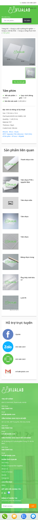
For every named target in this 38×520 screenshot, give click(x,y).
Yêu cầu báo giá (19, 82)
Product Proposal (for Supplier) (12, 466)
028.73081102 (7, 408)
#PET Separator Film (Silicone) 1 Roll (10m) (17, 134)
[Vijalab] (12, 393)
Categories (5, 478)
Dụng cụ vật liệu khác (9, 31)
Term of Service (7, 472)
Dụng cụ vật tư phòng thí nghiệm (22, 29)
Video (3, 485)
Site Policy (5, 463)
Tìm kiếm (27, 20)
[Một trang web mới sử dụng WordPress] (19, 13)
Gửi (32, 506)
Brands (4, 475)
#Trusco (14, 136)
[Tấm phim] (19, 52)
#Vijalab (21, 136)
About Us (5, 469)
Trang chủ (5, 29)
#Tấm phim (7, 136)
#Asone (5, 132)
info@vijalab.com (8, 414)
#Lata (16, 132)
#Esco (11, 132)
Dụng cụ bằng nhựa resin (27, 31)
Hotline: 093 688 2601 (28, 3)
